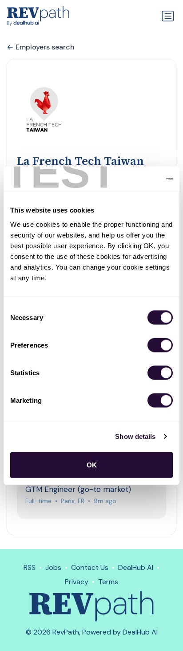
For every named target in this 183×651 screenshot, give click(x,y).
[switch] (160, 345)
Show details (135, 436)
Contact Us (89, 567)
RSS (30, 567)
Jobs (53, 567)
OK (92, 464)
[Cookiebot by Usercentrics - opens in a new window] (134, 178)
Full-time (38, 501)
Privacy (76, 581)
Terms (108, 581)
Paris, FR (72, 501)
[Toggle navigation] (167, 16)
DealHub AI (135, 567)
